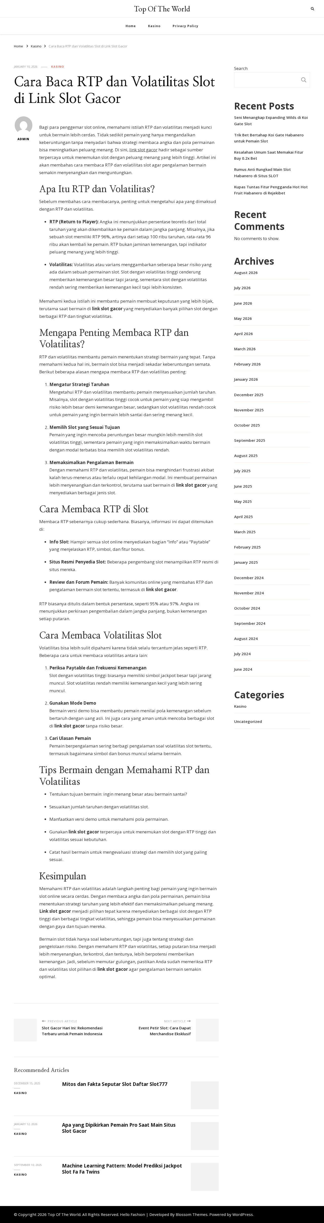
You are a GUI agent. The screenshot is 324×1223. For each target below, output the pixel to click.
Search (241, 68)
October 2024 (247, 608)
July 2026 (242, 287)
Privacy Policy (185, 26)
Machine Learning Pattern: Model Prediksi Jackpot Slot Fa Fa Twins (122, 1168)
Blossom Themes (192, 1214)
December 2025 (249, 394)
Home (131, 26)
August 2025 (246, 455)
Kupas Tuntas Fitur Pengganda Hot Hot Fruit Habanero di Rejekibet (271, 189)
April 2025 (243, 516)
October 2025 (247, 425)
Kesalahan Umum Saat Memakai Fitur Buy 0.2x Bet (268, 155)
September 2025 (249, 440)
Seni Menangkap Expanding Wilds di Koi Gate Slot (271, 120)
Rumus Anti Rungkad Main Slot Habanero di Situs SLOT (262, 172)
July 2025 (242, 470)
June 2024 (243, 669)
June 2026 (243, 303)
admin (23, 139)
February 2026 (247, 364)
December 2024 (249, 577)
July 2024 (242, 653)
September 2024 (249, 623)
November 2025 (249, 409)
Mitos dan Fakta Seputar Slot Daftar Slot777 (114, 1084)
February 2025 (247, 547)
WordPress (242, 1214)
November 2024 (249, 592)
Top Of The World (162, 9)
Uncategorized (248, 721)
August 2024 (246, 638)
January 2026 (246, 379)
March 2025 (245, 531)
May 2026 (243, 318)
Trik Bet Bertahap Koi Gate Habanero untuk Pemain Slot (269, 137)
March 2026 (245, 348)
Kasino (154, 26)
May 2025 (243, 501)
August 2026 (246, 272)
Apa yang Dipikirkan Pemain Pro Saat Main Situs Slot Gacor (119, 1128)
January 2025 (246, 562)
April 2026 (243, 333)
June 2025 (243, 486)
